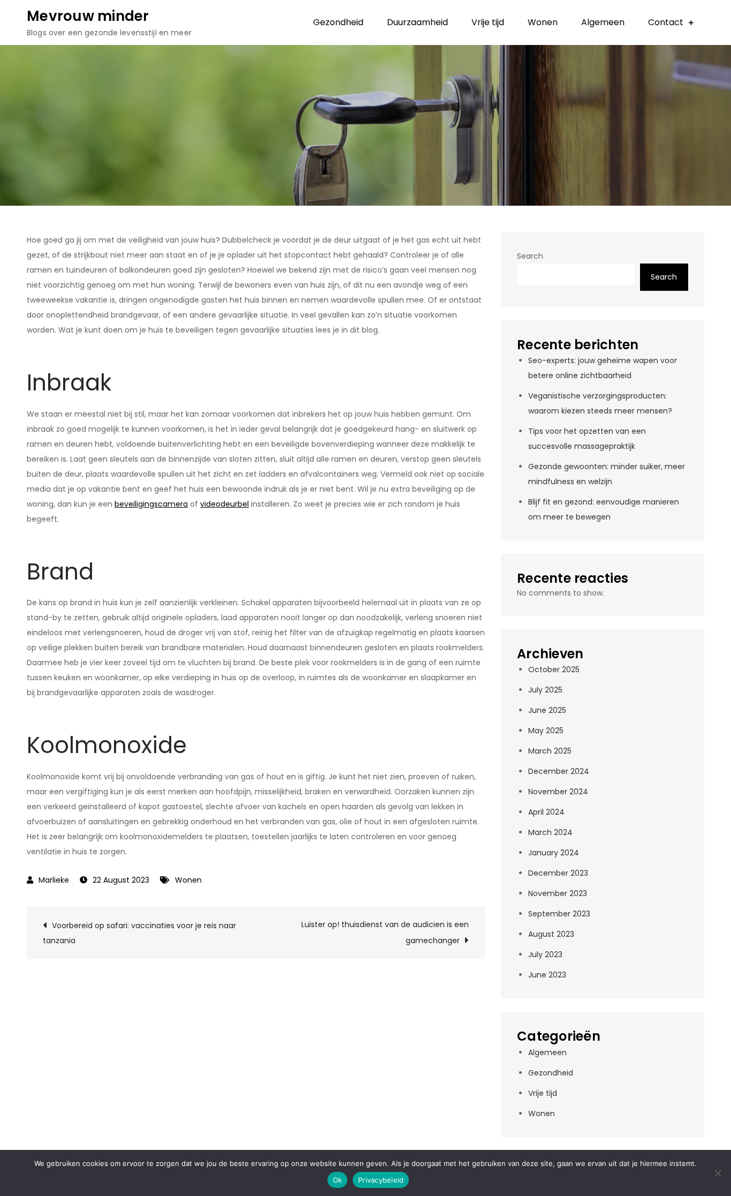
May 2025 (546, 730)
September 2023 (559, 913)
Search (530, 256)
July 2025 (545, 689)
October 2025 (554, 669)
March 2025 (550, 751)
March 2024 (550, 832)
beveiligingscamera (151, 504)
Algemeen (603, 22)
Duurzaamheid (417, 22)
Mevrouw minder (88, 16)
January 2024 (553, 852)
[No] (717, 1173)
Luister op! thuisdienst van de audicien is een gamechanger (385, 932)
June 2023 (547, 974)
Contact (665, 22)
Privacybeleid (380, 1180)
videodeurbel (224, 504)
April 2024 (546, 812)
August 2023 (551, 934)
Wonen (543, 22)
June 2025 (547, 710)
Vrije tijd (487, 22)
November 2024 (558, 791)
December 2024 (558, 771)
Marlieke (54, 880)
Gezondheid (338, 22)
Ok (337, 1180)
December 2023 (558, 873)
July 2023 (545, 954)
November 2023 (557, 893)
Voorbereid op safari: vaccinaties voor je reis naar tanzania (139, 933)
